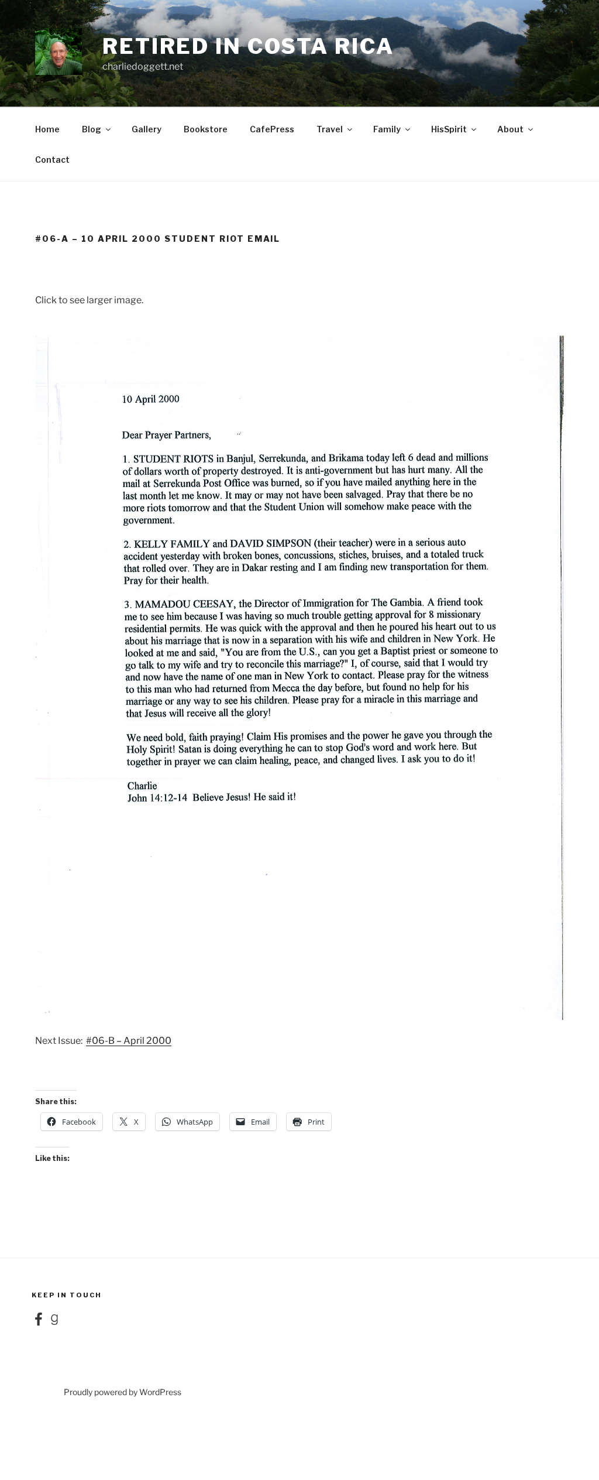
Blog (91, 129)
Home (47, 129)
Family (387, 129)
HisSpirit (449, 129)
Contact (52, 160)
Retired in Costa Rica (248, 46)
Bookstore (206, 129)
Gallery (146, 129)
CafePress (272, 129)
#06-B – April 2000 (128, 1040)
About (510, 129)
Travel (329, 129)
